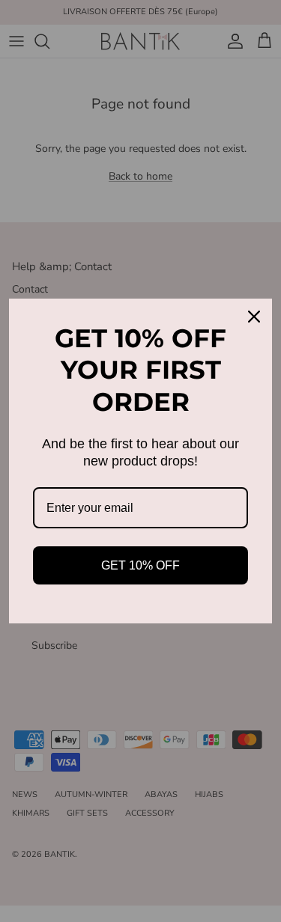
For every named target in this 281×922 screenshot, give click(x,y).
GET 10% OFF (140, 565)
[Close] (254, 317)
